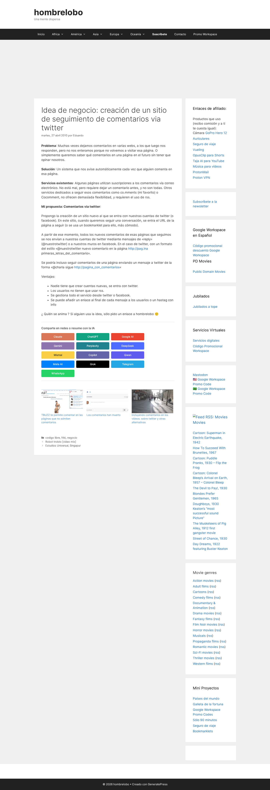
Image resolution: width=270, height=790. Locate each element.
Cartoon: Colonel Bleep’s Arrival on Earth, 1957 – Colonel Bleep (210, 477)
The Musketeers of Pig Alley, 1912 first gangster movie (209, 528)
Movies (199, 422)
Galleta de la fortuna (208, 704)
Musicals (199, 635)
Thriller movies (203, 658)
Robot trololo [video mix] (60, 441)
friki (63, 437)
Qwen (127, 355)
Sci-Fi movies (203, 652)
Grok (93, 364)
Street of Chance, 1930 (210, 538)
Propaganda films (206, 641)
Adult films (201, 586)
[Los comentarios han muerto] (107, 401)
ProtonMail (201, 172)
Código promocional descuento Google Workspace (207, 250)
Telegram (127, 364)
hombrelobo (58, 12)
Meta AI (58, 364)
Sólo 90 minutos (205, 720)
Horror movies (203, 630)
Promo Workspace (205, 34)
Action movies (203, 581)
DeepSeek (127, 345)
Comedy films (203, 597)
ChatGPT (92, 336)
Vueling (198, 150)
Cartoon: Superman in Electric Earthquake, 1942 (209, 437)
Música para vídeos (207, 166)
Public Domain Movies (209, 271)
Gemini (58, 345)
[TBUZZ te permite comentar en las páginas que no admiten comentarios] (62, 401)
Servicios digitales (206, 340)
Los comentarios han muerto (103, 414)
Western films (203, 664)
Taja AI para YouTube (208, 161)
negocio (72, 437)
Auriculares (201, 138)
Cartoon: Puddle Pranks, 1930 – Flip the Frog (210, 462)
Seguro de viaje (204, 144)
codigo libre (52, 437)
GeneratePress (158, 784)
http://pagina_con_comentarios (97, 267)
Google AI (128, 336)
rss (218, 581)
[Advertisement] (135, 67)
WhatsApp (57, 373)
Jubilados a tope (205, 306)
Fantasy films (203, 619)
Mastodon (200, 375)
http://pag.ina (138, 248)
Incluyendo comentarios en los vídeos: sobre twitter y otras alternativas (150, 418)
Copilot (93, 355)
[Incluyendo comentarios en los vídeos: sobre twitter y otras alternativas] (152, 401)
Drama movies (203, 613)
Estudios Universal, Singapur (63, 445)
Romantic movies (205, 647)
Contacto (180, 34)
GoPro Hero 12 (216, 133)
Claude (58, 336)
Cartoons (199, 592)
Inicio (41, 34)
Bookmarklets (203, 731)
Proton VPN (201, 177)
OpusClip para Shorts (208, 155)
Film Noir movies (205, 624)
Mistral (58, 355)
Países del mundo (206, 698)
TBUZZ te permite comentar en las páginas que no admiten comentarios (62, 418)
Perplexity (93, 345)
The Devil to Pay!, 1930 (210, 488)
